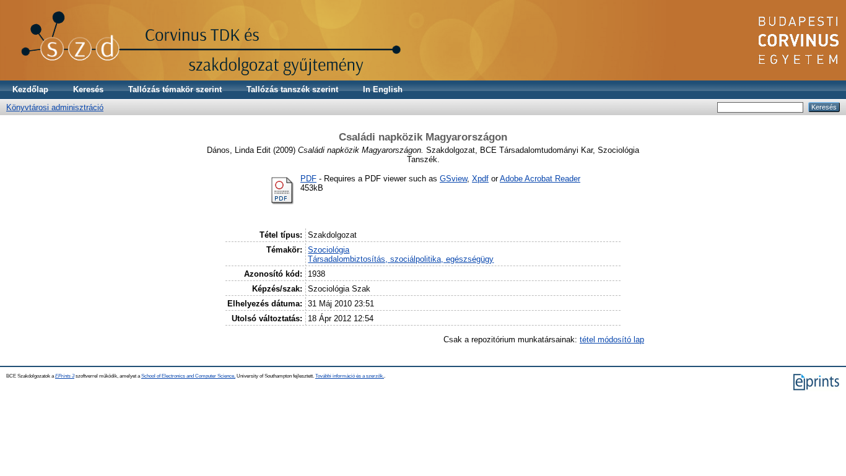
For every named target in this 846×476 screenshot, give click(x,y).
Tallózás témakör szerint (175, 89)
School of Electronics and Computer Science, (188, 376)
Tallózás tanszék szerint (292, 89)
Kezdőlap (30, 89)
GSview (453, 178)
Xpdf (480, 178)
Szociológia (328, 249)
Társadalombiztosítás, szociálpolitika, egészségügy (401, 259)
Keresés (88, 89)
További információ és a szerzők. (349, 376)
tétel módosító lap (612, 339)
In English (383, 89)
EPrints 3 (64, 376)
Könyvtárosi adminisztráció (54, 107)
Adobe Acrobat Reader (540, 178)
